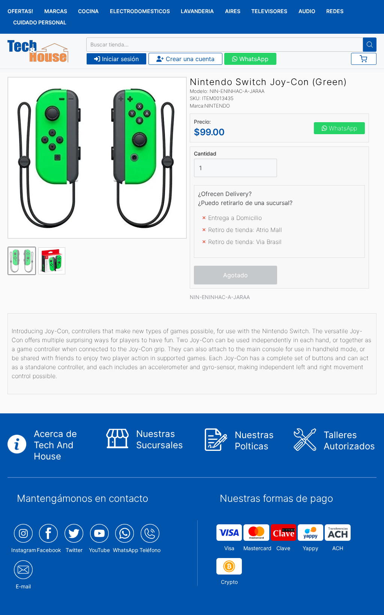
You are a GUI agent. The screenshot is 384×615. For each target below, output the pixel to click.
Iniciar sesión (119, 59)
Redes (335, 11)
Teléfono (150, 550)
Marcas (55, 11)
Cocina (88, 11)
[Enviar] (369, 44)
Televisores (269, 11)
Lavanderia (197, 11)
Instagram (23, 550)
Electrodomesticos (140, 11)
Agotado (235, 275)
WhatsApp (252, 59)
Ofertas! (20, 11)
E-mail (23, 586)
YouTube (99, 550)
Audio (306, 11)
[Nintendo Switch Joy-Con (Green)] (97, 158)
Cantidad (205, 154)
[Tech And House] (38, 51)
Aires (232, 11)
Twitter (74, 550)
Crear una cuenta (189, 59)
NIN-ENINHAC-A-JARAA (220, 297)
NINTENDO (217, 106)
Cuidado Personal (39, 22)
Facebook (49, 550)
